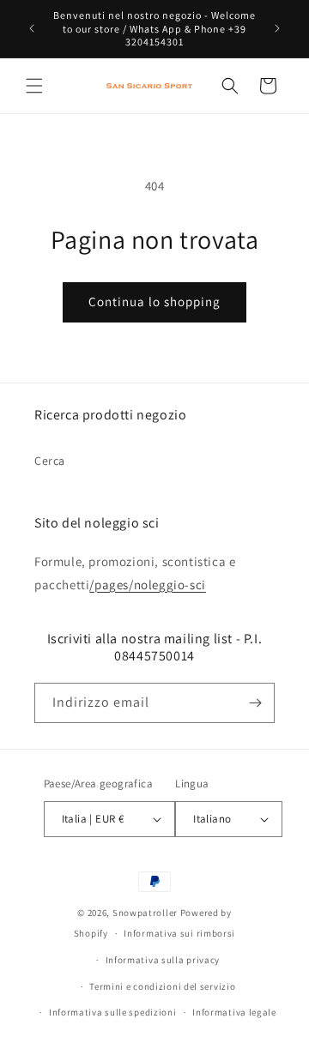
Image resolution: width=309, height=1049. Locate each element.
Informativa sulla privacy (163, 960)
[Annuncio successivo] (277, 28)
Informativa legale (234, 1012)
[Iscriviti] (255, 703)
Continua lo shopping (154, 301)
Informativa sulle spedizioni (113, 1012)
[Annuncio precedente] (32, 28)
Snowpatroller (145, 913)
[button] (34, 86)
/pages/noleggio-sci (147, 584)
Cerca (49, 460)
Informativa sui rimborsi (179, 933)
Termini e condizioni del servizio (162, 986)
